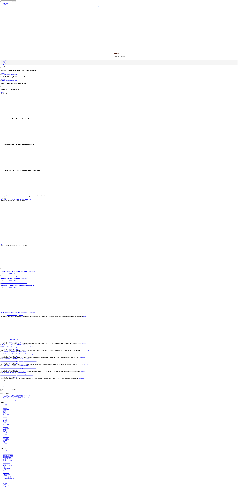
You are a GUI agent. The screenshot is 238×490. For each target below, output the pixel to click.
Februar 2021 (5, 435)
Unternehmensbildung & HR (8, 478)
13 (3, 386)
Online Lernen (6, 470)
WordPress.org (6, 486)
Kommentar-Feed (6, 485)
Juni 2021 (5, 431)
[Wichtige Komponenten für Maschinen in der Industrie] (11, 67)
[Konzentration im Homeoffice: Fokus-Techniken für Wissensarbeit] (20, 116)
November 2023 (6, 409)
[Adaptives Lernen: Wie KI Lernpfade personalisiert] (11, 276)
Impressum (5, 4)
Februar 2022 (5, 422)
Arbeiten (4, 63)
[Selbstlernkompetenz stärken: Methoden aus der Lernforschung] (13, 351)
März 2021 (5, 434)
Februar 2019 (5, 446)
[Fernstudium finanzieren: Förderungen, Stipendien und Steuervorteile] (14, 365)
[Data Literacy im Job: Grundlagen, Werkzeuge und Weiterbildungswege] (15, 358)
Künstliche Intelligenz (7, 465)
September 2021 (6, 428)
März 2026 (5, 408)
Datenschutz (5, 3)
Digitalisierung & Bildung (8, 460)
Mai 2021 (5, 432)
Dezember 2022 (6, 414)
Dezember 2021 (6, 424)
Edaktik (116, 53)
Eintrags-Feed (5, 484)
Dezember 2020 (6, 437)
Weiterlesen (2, 73)
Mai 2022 (5, 419)
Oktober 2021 (5, 427)
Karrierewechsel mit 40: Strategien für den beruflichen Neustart (16, 375)
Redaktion (16, 273)
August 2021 (5, 429)
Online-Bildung (6, 473)
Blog (4, 64)
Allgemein (5, 450)
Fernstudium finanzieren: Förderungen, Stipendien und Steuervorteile (18, 368)
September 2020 (6, 439)
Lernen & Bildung (6, 468)
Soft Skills (5, 475)
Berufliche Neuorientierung (8, 454)
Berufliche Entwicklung (7, 453)
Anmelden (5, 483)
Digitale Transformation (7, 458)
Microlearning (5, 469)
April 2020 (5, 442)
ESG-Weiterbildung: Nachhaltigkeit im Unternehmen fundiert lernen (17, 271)
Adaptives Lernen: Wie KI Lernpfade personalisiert (13, 278)
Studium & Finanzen (7, 476)
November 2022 (6, 415)
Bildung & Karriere (7, 457)
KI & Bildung (5, 464)
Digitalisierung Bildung (7, 461)
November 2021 (6, 425)
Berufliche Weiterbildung (8, 455)
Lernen (4, 62)
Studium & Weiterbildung (8, 477)
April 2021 (5, 433)
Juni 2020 (5, 441)
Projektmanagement (7, 474)
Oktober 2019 (5, 444)
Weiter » (4, 387)
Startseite (5, 60)
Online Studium (6, 471)
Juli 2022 (5, 417)
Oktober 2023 (5, 410)
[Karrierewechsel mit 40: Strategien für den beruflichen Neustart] (13, 372)
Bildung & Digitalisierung (8, 456)
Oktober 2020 (5, 438)
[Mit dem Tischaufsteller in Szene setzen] (8, 80)
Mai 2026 (5, 405)
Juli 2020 (5, 440)
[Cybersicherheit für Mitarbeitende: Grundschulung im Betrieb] (20, 142)
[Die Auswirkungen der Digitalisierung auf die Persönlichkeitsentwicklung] (20, 167)
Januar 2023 (5, 413)
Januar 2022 (5, 423)
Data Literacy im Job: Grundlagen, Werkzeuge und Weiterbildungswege (18, 361)
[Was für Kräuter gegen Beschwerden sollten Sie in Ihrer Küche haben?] (20, 244)
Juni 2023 (5, 412)
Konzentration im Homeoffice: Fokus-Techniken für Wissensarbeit (17, 285)
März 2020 (5, 443)
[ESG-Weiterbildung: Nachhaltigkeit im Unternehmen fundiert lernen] (14, 269)
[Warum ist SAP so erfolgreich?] (7, 87)
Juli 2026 (5, 404)
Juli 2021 (5, 430)
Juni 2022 (5, 418)
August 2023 (5, 411)
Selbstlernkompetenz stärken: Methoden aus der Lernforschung (16, 354)
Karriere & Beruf (6, 463)
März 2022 (5, 421)
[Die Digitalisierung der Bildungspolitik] (8, 74)
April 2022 (5, 420)
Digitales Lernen (6, 459)
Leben (4, 61)
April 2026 (5, 407)
